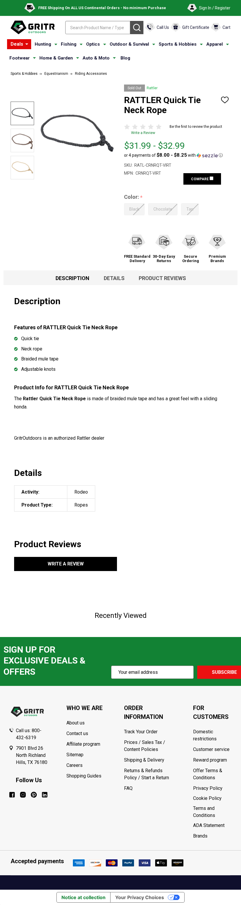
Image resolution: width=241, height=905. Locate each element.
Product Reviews (162, 278)
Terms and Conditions (212, 812)
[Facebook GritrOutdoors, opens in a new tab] (12, 794)
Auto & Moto (96, 58)
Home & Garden (56, 58)
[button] (173, 155)
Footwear (19, 58)
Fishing (68, 44)
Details (114, 278)
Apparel (214, 44)
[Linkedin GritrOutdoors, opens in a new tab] (44, 794)
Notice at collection (83, 897)
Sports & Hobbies (178, 44)
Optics (93, 44)
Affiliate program (83, 744)
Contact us (77, 733)
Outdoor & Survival (129, 44)
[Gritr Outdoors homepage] (33, 27)
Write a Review (143, 133)
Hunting (43, 44)
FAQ (128, 788)
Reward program (210, 760)
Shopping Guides (83, 776)
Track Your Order (141, 731)
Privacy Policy (212, 788)
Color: (133, 197)
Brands (200, 836)
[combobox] (97, 27)
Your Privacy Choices (139, 897)
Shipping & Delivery (144, 760)
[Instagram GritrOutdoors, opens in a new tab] (23, 794)
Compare (200, 179)
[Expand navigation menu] (55, 44)
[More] (26, 44)
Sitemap (74, 754)
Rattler (152, 88)
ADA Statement (209, 825)
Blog (125, 58)
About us (75, 723)
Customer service (211, 749)
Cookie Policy (212, 798)
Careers (74, 765)
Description (72, 278)
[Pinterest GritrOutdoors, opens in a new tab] (34, 794)
